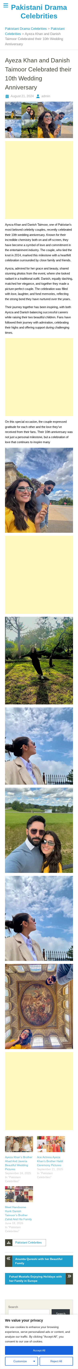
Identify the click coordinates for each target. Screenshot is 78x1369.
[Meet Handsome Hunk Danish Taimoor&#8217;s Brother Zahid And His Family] (19, 1194)
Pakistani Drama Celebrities (26, 29)
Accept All (39, 1350)
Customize (20, 1361)
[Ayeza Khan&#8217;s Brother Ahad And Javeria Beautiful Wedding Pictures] (19, 1144)
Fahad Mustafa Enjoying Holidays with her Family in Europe (35, 1278)
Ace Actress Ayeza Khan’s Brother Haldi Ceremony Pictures (50, 1161)
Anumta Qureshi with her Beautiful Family (38, 1261)
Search (13, 1307)
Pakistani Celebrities (28, 1242)
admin (45, 96)
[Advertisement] (39, 180)
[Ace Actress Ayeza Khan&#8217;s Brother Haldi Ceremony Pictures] (51, 1144)
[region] (39, 1342)
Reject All (56, 1361)
